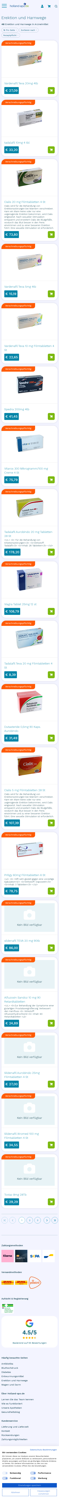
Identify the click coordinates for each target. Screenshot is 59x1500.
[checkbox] (5, 1473)
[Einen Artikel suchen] (56, 6)
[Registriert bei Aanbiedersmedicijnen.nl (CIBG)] (7, 1308)
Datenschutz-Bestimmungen (43, 1450)
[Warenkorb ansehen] (49, 6)
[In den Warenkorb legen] (51, 90)
